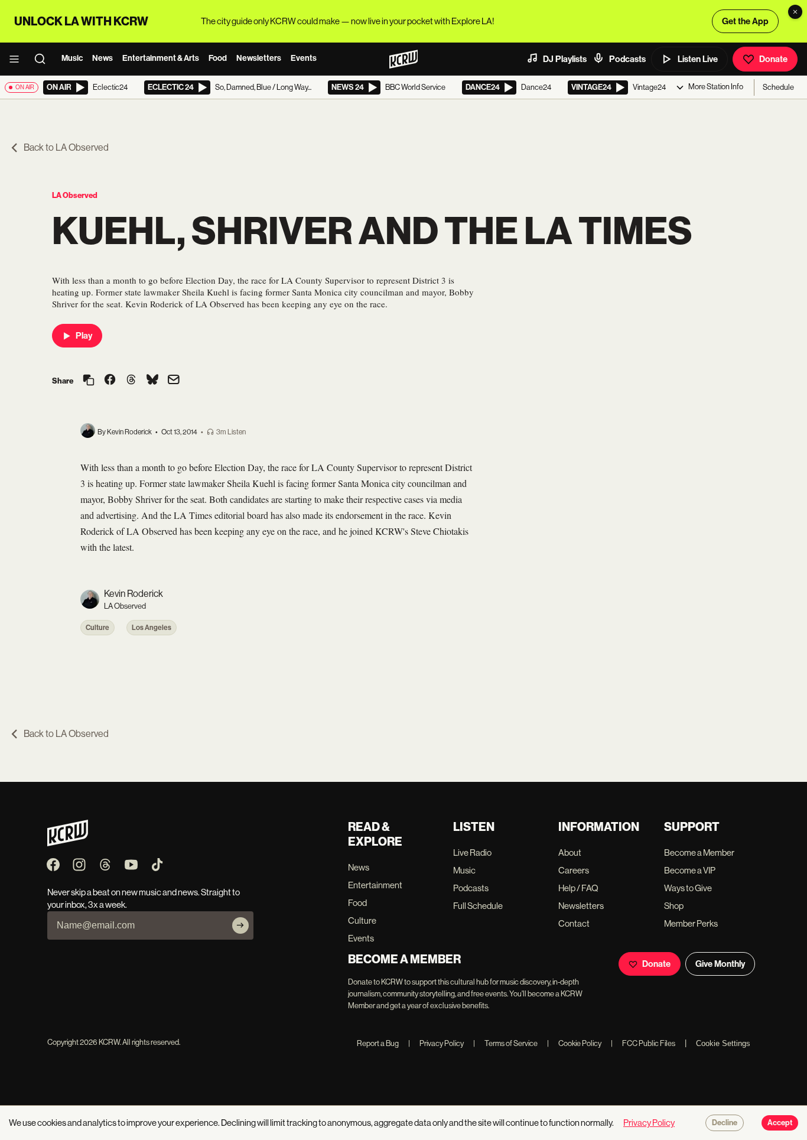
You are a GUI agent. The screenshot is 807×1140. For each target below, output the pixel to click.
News (102, 58)
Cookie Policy (574, 1043)
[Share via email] (174, 381)
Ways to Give (688, 888)
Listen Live (698, 59)
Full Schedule (478, 906)
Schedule (778, 87)
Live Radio (472, 852)
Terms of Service (505, 1043)
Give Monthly (720, 964)
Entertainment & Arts (160, 58)
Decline (724, 1123)
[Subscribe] (240, 925)
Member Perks (691, 923)
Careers (573, 870)
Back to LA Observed (66, 147)
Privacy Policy (436, 1043)
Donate (773, 59)
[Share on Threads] (131, 380)
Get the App (745, 21)
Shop (674, 906)
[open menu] (18, 59)
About (569, 852)
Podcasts (627, 59)
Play (84, 335)
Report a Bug (378, 1043)
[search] (44, 59)
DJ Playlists (565, 59)
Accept (779, 1123)
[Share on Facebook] (110, 380)
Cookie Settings (723, 1043)
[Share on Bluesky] (152, 380)
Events (304, 58)
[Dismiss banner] (795, 12)
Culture (97, 627)
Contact (574, 923)
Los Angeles (151, 627)
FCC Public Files (643, 1043)
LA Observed (74, 195)
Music (72, 58)
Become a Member (699, 852)
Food (218, 58)
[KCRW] (67, 843)
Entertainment (375, 885)
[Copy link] (89, 381)
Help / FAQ (578, 888)
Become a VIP (689, 870)
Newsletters (258, 58)
